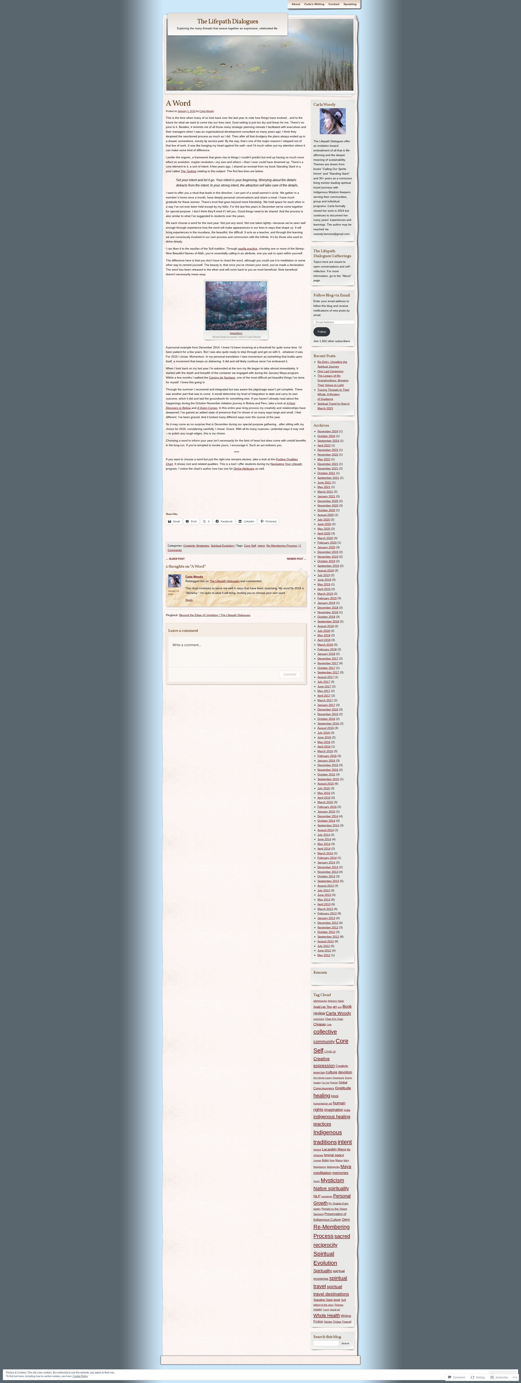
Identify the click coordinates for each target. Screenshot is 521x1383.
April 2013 (324, 904)
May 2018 (323, 635)
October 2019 (326, 561)
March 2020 (325, 538)
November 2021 (327, 468)
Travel (326, 1309)
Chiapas (319, 1024)
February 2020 (327, 542)
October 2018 (326, 616)
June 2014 (324, 839)
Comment (289, 674)
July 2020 (323, 519)
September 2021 (328, 477)
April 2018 (324, 640)
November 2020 (327, 505)
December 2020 (327, 501)
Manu (339, 1160)
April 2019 (324, 589)
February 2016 (327, 756)
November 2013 (327, 871)
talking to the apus (323, 1305)
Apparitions (236, 333)
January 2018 (326, 653)
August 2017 (325, 677)
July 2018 (323, 630)
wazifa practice (247, 248)
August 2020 (325, 514)
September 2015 (328, 779)
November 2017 (327, 663)
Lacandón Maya (334, 1149)
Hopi (334, 1096)
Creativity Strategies (196, 545)
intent (261, 545)
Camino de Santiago (222, 377)
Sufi (343, 1300)
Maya (345, 1166)
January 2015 (326, 811)
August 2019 (325, 570)
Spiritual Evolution (222, 545)
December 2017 (327, 658)
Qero (346, 1220)
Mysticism (332, 1180)
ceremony (318, 1019)
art (335, 1007)
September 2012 (328, 936)
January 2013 (326, 918)
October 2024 (326, 436)
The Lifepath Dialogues (227, 21)
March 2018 (325, 644)
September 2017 (328, 672)
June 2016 (324, 737)
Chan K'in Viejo (334, 1019)
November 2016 (327, 714)
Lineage (317, 1160)
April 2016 (324, 746)
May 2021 (323, 487)
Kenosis (320, 973)
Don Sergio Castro (322, 1078)
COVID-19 (330, 1051)
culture (331, 1072)
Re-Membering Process (281, 545)
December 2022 (327, 449)
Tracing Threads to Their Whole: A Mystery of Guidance (333, 394)
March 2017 (325, 700)
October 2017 (326, 667)
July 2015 (323, 788)
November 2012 (327, 927)
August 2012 (325, 941)
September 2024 (328, 440)
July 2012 (323, 946)
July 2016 (323, 732)
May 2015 (323, 793)
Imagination (333, 1110)
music (316, 1181)
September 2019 (328, 565)
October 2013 (326, 876)
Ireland (317, 1149)
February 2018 (327, 649)
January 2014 (326, 862)
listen (325, 1160)
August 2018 (325, 626)
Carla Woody (206, 111)
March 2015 (325, 802)
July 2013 (323, 890)
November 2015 (327, 769)
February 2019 (327, 598)
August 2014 (325, 830)
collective (325, 1031)
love (332, 1160)
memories (340, 1173)
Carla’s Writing (314, 4)
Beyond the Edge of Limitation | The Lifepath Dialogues (214, 615)
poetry (317, 1208)
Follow (322, 331)
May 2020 (323, 528)
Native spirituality (331, 1188)
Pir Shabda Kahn (338, 1203)
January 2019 (326, 603)
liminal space (334, 1155)
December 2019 (327, 552)
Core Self (250, 545)
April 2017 (324, 695)
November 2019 (327, 556)
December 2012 (327, 922)
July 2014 (323, 834)
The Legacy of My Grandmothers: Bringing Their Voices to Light (332, 380)
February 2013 (327, 913)
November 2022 (327, 454)
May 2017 (323, 691)
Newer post (296, 558)
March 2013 (325, 909)
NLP (317, 1196)
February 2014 (327, 857)
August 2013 (325, 885)
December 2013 (327, 867)
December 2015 (327, 765)
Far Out (325, 1082)
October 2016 (326, 718)
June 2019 (324, 579)
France (334, 1082)
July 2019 (323, 575)
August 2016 (325, 728)
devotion (345, 1072)
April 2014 (324, 848)
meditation (322, 1173)
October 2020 (326, 510)
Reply (189, 600)
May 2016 (323, 742)
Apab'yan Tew (322, 1007)
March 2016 (325, 751)
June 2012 (324, 950)
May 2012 (323, 955)
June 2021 (324, 482)
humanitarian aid (322, 1103)
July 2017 (323, 681)
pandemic (326, 1196)
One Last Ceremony (330, 371)
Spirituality (322, 1270)
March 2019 (325, 593)
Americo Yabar (336, 1001)
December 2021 (327, 464)
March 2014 (325, 853)
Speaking (350, 4)
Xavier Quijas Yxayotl (337, 1321)
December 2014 (327, 816)
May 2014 (323, 844)
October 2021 (326, 473)
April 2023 (324, 445)
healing (321, 1095)
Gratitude (343, 1088)
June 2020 (324, 524)
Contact (333, 4)
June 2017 (324, 686)
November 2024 (327, 431)
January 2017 (326, 705)
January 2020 (326, 547)
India (347, 1110)
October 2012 (326, 932)
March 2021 (325, 491)
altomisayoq (320, 1001)
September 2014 (328, 825)
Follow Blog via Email (331, 295)
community (324, 1041)
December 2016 (327, 709)
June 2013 (324, 894)
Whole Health (326, 1315)
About (296, 4)
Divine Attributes (244, 468)
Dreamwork (338, 1078)
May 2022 (323, 459)
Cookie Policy (80, 1376)
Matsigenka (333, 1167)
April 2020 (324, 533)
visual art (335, 1309)
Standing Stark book (326, 1300)
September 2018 (328, 621)
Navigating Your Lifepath (286, 464)
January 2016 (326, 760)
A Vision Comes (207, 408)
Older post (175, 558)
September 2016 (328, 723)
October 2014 (326, 820)
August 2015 (325, 783)
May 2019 (323, 584)
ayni (340, 1007)
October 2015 (326, 774)
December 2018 (327, 607)
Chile (329, 1024)
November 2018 (327, 612)
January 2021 (326, 496)
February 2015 (327, 806)
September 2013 (328, 881)
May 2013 (323, 899)
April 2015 (324, 797)
